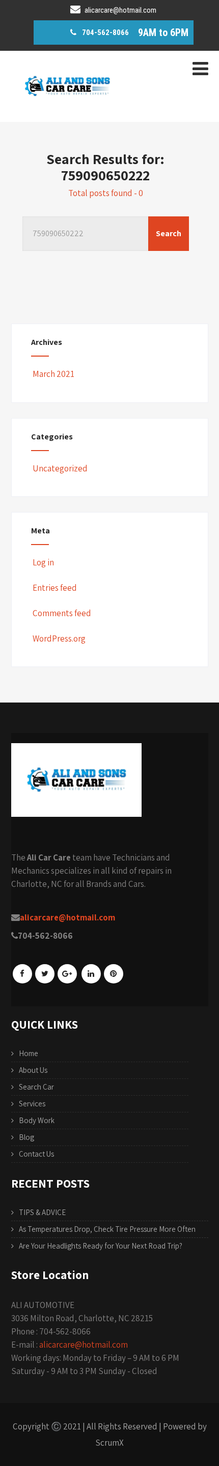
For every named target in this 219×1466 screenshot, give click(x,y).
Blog (26, 1137)
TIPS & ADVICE (42, 1212)
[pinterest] (113, 973)
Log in (43, 562)
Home (28, 1053)
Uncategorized (60, 468)
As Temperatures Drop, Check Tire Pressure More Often (107, 1229)
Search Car (36, 1087)
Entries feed (55, 587)
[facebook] (22, 973)
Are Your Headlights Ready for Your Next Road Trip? (100, 1246)
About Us (33, 1070)
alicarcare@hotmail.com (83, 1344)
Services (32, 1103)
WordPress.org (59, 638)
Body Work (36, 1120)
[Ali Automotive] (67, 113)
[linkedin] (91, 973)
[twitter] (44, 973)
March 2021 (53, 373)
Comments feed (62, 613)
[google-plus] (67, 973)
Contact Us (36, 1154)
